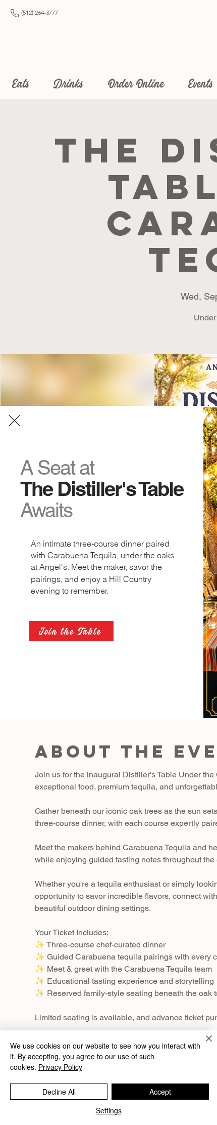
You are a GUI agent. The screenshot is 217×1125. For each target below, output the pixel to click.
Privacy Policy (60, 1067)
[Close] (203, 1044)
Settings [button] (109, 1110)
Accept (160, 1092)
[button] (14, 420)
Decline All (59, 1092)
